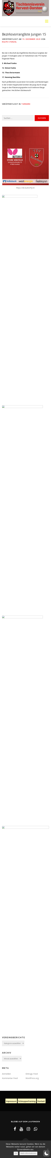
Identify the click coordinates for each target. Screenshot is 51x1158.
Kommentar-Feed (10, 1078)
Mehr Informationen (28, 1153)
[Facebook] (15, 1129)
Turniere (25, 104)
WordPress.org (32, 1078)
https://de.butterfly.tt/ (25, 187)
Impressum (11, 1101)
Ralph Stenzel (9, 42)
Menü (46, 21)
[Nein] (47, 1149)
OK (16, 1153)
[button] (46, 1153)
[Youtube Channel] (21, 1129)
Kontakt (41, 1101)
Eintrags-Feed (32, 1073)
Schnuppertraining (27, 1101)
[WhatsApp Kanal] (35, 1129)
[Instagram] (28, 1129)
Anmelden (6, 1073)
